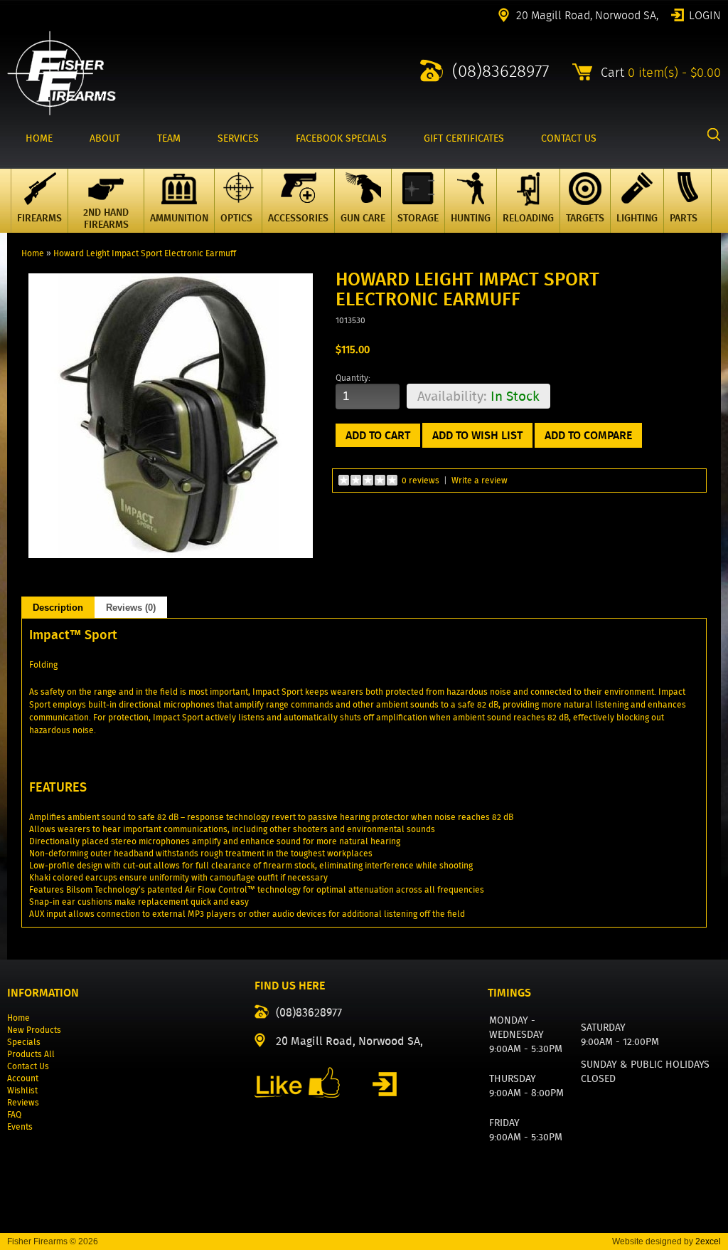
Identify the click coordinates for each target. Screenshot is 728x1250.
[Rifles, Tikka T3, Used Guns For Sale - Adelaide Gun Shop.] (61, 112)
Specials (24, 1042)
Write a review (479, 480)
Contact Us (28, 1066)
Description (58, 607)
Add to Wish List (477, 435)
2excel (708, 1241)
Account (22, 1078)
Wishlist (22, 1090)
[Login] (385, 1084)
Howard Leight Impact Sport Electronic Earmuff (144, 253)
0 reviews (420, 480)
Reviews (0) (131, 607)
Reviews (23, 1102)
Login (705, 14)
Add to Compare (588, 435)
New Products (34, 1030)
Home (32, 253)
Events (20, 1126)
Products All (31, 1054)
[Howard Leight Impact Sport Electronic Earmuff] (170, 555)
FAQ (14, 1114)
